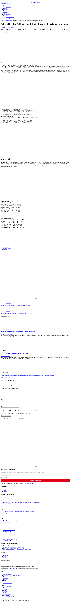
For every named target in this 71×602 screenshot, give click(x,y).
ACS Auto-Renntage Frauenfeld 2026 (15, 547)
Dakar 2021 (6, 247)
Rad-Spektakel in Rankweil (9, 530)
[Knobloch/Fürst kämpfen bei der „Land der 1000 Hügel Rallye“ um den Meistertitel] (9, 500)
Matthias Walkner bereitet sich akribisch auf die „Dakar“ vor (18, 331)
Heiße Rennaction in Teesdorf (9, 520)
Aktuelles (5, 12)
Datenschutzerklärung (28, 483)
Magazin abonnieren (7, 583)
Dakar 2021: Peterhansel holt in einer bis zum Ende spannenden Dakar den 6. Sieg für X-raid (27, 375)
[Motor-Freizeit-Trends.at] (6, 3)
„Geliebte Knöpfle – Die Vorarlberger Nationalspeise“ (19, 549)
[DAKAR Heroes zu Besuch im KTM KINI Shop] (10, 349)
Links (4, 580)
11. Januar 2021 (4, 27)
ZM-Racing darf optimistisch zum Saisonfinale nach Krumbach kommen (19, 511)
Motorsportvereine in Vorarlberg (13, 581)
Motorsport (8, 7)
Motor (4, 5)
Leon (4, 547)
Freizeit (5, 8)
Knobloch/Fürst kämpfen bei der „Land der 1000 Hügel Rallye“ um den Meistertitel (21, 502)
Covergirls (5, 9)
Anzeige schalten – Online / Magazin (11, 575)
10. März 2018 (4, 356)
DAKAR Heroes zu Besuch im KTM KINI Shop (14, 353)
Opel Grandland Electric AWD (10, 539)
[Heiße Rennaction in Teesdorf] (9, 518)
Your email (3, 243)
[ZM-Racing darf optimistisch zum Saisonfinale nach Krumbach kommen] (9, 509)
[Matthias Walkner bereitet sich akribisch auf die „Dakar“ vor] (10, 327)
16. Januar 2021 (4, 377)
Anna (4, 548)
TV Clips (5, 13)
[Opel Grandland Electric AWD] (9, 536)
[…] (13, 336)
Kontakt (8, 18)
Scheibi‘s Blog (14, 545)
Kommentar (3, 391)
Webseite (3, 406)
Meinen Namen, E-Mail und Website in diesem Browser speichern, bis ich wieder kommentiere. (23, 410)
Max (4, 549)
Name (2, 399)
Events (4, 10)
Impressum (5, 578)
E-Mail (2, 403)
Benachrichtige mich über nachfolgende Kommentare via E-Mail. (16, 413)
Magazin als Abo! (7, 15)
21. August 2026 (7, 503)
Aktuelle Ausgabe (7, 14)
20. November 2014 (5, 334)
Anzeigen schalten (10, 17)
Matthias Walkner (7, 248)
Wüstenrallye (6, 249)
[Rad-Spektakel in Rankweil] (9, 527)
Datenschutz (12, 238)
